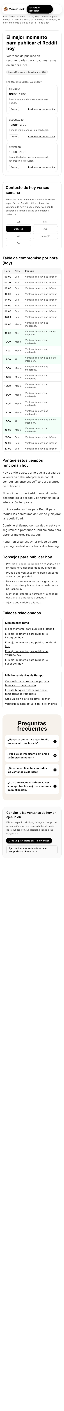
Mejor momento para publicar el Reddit (35, 19)
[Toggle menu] (57, 9)
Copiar (14, 109)
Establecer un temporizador (41, 109)
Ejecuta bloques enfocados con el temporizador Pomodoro (28, 850)
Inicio (5, 16)
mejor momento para (21, 16)
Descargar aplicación (34, 9)
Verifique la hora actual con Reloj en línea (31, 703)
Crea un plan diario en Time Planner (27, 698)
